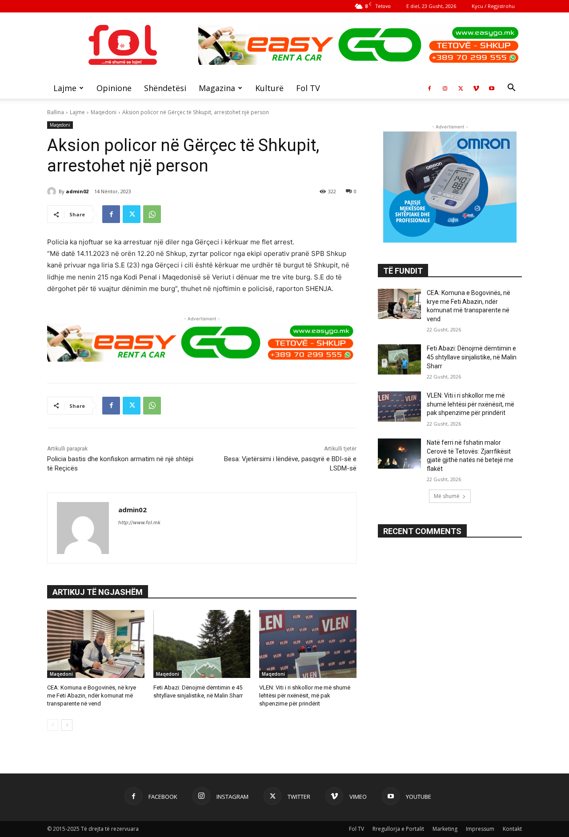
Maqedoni (103, 112)
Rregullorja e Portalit (398, 829)
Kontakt (512, 829)
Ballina (55, 112)
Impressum (480, 829)
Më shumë (447, 496)
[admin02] (53, 191)
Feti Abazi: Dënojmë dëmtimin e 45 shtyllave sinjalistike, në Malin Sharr (472, 357)
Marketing (445, 829)
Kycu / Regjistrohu (493, 6)
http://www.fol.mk (139, 522)
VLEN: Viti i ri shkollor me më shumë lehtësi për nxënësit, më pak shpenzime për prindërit (304, 695)
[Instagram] (445, 88)
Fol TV (308, 88)
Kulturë (269, 88)
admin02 (77, 191)
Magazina (217, 88)
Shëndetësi (165, 88)
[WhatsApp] (152, 214)
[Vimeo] (476, 88)
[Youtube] (491, 88)
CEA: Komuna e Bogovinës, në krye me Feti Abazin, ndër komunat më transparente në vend (91, 695)
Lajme (64, 88)
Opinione (114, 88)
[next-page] (66, 725)
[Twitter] (460, 88)
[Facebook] (429, 88)
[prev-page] (52, 725)
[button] (511, 88)
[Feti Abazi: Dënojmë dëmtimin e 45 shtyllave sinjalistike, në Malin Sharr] (202, 644)
